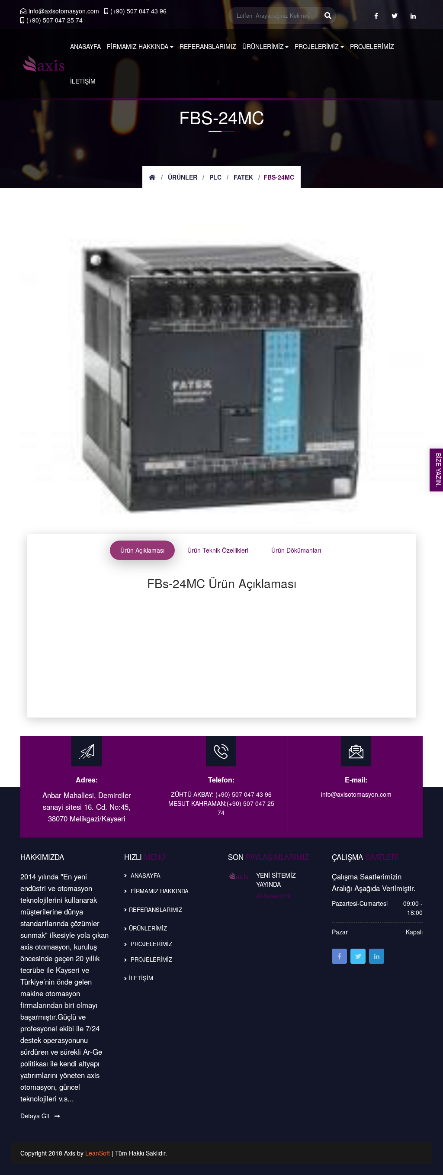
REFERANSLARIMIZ (208, 46)
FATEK (243, 177)
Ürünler (182, 177)
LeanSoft (98, 1153)
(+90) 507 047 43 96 (138, 10)
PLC (215, 177)
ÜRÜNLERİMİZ (263, 46)
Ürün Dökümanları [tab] (296, 550)
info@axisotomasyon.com (64, 10)
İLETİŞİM (83, 81)
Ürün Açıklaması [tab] (142, 550)
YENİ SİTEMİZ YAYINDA (276, 879)
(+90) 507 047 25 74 (54, 20)
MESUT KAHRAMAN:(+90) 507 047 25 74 (221, 808)
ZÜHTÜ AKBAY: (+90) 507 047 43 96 (221, 794)
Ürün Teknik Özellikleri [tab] (217, 550)
